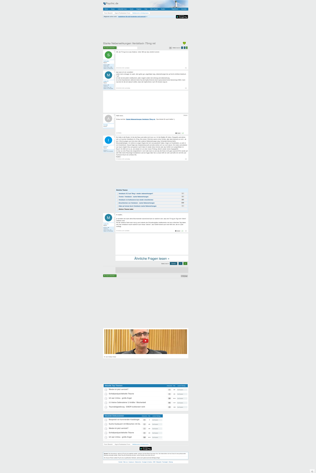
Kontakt (120, 462)
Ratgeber (138, 9)
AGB (154, 462)
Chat (146, 9)
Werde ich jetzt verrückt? (118, 389)
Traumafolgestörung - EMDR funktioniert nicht (127, 406)
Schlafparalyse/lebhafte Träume (121, 393)
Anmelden (184, 9)
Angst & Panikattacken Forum (122, 444)
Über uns (125, 462)
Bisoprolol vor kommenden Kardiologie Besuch (127, 419)
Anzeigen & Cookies (147, 462)
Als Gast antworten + (110, 47)
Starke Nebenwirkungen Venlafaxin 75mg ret (129, 43)
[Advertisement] (151, 244)
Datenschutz (138, 462)
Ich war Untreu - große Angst (120, 398)
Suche (131, 9)
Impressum (131, 462)
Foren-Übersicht (108, 444)
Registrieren (175, 9)
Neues (113, 9)
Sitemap (171, 462)
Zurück (173, 263)
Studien (163, 9)
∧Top (312, 471)
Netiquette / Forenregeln (162, 462)
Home (106, 9)
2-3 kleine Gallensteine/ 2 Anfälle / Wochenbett (127, 402)
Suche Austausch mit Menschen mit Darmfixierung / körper (132, 423)
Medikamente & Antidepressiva (140, 444)
